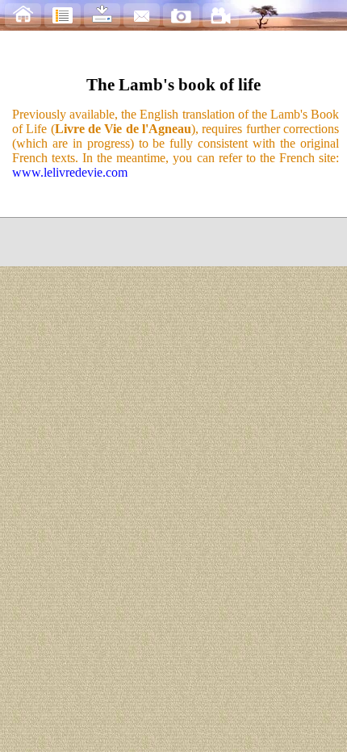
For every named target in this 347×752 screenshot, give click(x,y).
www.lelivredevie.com (70, 172)
